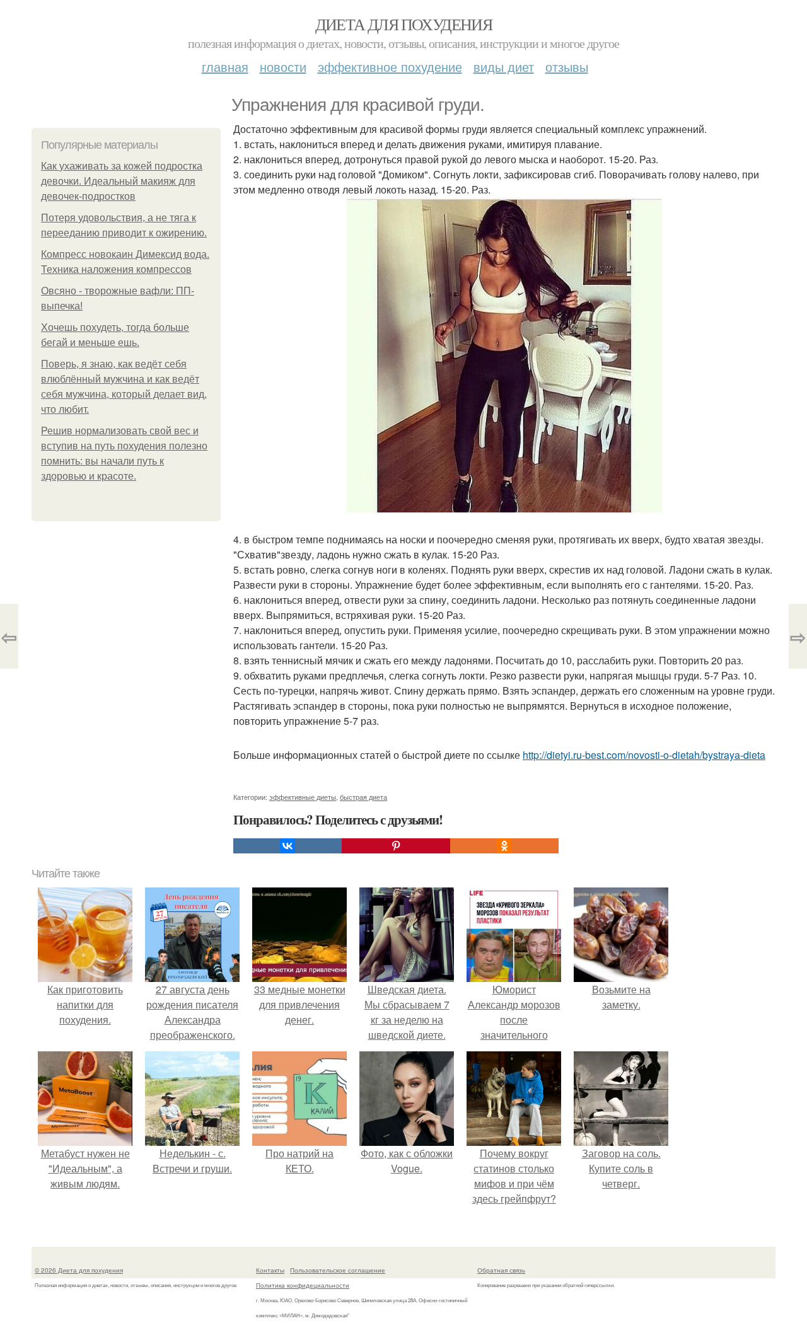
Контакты (270, 1270)
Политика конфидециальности (302, 1285)
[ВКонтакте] (287, 845)
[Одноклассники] (504, 845)
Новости (283, 66)
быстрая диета (363, 797)
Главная (225, 66)
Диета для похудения (403, 24)
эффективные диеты (302, 797)
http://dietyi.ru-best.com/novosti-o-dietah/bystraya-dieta (644, 755)
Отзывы (566, 66)
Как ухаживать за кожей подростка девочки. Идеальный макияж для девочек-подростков (121, 181)
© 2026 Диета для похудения (79, 1270)
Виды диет (503, 66)
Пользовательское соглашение (337, 1270)
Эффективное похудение (390, 66)
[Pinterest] (396, 845)
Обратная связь (501, 1270)
